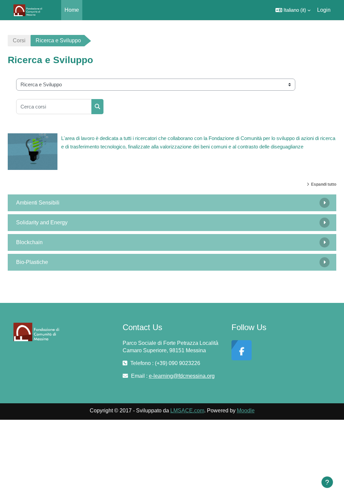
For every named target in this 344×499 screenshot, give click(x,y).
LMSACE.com (187, 410)
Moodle (246, 410)
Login (324, 10)
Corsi (19, 40)
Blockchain (29, 242)
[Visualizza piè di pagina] (327, 482)
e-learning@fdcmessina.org (182, 376)
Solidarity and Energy (42, 222)
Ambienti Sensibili (37, 203)
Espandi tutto (323, 184)
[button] (292, 10)
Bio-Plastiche (32, 262)
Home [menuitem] (71, 10)
